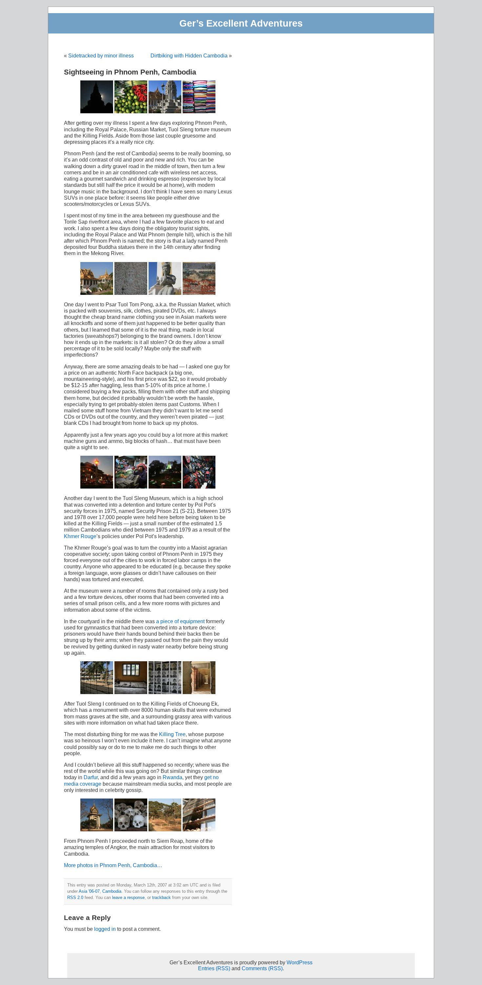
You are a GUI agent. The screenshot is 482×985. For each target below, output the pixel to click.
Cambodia (111, 891)
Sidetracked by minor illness (101, 55)
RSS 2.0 (75, 897)
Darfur (91, 777)
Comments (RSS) (262, 968)
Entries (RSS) (214, 968)
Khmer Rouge (80, 536)
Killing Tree (172, 734)
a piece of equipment (180, 621)
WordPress (299, 962)
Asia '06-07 (89, 891)
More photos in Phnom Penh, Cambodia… (113, 865)
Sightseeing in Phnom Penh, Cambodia (130, 72)
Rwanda (172, 777)
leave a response (128, 897)
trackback (161, 897)
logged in (105, 929)
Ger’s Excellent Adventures (241, 23)
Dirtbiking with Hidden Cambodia (189, 55)
